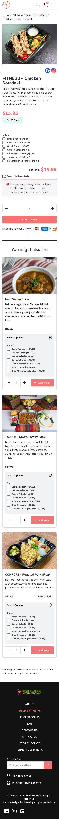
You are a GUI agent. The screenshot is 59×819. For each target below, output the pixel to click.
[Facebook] (47, 70)
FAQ (29, 723)
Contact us (30, 730)
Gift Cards (29, 736)
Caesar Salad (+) (18, 142)
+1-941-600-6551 (21, 776)
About (29, 704)
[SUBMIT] (48, 765)
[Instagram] (53, 70)
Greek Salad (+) (17, 146)
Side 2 (5, 135)
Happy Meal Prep (48, 802)
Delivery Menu (22, 15)
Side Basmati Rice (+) (20, 153)
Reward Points (29, 717)
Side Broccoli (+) (18, 157)
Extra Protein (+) (18, 139)
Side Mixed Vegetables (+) (23, 160)
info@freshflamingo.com (26, 782)
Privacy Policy (29, 743)
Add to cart (29, 219)
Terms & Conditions (29, 749)
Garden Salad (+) (18, 149)
